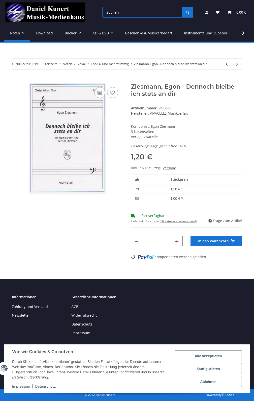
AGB (74, 306)
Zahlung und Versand (30, 306)
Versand (169, 168)
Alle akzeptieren (208, 356)
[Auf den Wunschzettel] (112, 92)
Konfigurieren (208, 369)
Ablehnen (208, 381)
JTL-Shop (228, 395)
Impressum (21, 386)
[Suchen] (187, 12)
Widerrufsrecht (84, 315)
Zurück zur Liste (27, 64)
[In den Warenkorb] (16, 80)
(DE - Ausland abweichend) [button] (178, 221)
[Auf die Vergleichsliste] (99, 92)
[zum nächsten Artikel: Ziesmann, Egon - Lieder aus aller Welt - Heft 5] (237, 64)
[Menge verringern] (136, 241)
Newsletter (21, 315)
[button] (206, 12)
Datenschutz (45, 386)
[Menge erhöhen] (176, 241)
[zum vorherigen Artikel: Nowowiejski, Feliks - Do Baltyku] (227, 64)
